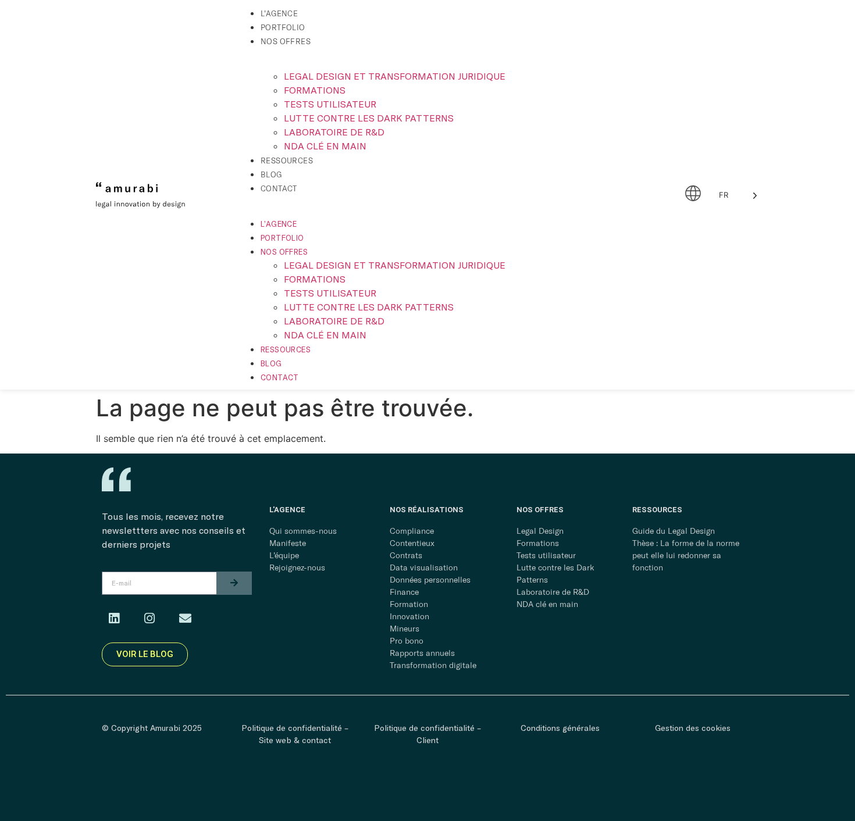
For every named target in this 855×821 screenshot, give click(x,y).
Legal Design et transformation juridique (394, 75)
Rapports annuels (422, 653)
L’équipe (284, 555)
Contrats (406, 555)
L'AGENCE (287, 509)
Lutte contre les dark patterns (369, 117)
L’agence (279, 13)
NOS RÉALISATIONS (427, 509)
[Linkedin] (114, 618)
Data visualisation (424, 567)
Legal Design (540, 531)
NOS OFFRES (540, 509)
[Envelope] (185, 618)
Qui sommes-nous (303, 531)
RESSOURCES (657, 509)
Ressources (287, 160)
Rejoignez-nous (297, 567)
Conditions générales (560, 728)
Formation (409, 604)
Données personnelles (430, 579)
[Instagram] (149, 618)
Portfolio (283, 27)
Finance (404, 592)
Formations (314, 89)
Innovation (409, 616)
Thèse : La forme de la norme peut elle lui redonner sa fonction (685, 555)
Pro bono (406, 641)
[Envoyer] (234, 583)
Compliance (412, 531)
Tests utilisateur (330, 103)
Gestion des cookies (693, 728)
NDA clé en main (325, 145)
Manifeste (287, 543)
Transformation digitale (433, 665)
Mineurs (404, 628)
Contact (279, 188)
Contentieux (412, 543)
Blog (271, 174)
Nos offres (286, 41)
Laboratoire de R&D (334, 131)
